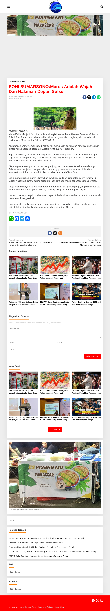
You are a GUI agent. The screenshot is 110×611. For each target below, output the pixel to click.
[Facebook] (50, 233)
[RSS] (60, 233)
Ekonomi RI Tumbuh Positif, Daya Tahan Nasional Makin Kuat (54, 277)
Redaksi (41, 607)
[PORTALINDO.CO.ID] (55, 6)
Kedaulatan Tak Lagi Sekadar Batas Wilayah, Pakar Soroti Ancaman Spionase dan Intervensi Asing (23, 303)
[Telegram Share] (94, 97)
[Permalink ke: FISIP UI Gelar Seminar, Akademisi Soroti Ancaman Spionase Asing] (55, 291)
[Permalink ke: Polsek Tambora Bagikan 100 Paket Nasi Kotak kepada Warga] (86, 291)
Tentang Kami (30, 607)
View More (55, 429)
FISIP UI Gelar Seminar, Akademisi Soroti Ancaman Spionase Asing (54, 303)
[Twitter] (55, 233)
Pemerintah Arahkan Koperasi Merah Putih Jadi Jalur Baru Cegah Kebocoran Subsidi (23, 277)
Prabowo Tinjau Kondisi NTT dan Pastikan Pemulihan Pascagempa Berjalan (86, 277)
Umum (11, 98)
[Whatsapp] (99, 97)
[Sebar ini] (84, 97)
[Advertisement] (55, 55)
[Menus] (9, 7)
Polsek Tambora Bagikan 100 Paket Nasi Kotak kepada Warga (86, 303)
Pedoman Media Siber (55, 607)
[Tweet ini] (89, 97)
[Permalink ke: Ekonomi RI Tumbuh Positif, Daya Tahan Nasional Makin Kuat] (55, 265)
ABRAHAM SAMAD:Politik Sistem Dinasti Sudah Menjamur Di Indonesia (80, 242)
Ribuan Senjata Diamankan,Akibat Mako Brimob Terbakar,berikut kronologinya (30, 242)
